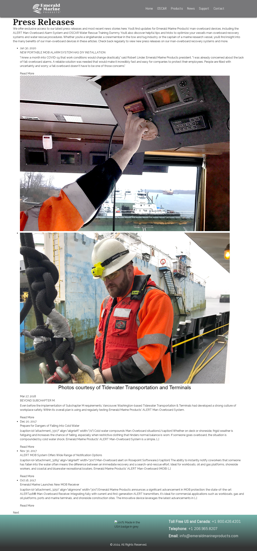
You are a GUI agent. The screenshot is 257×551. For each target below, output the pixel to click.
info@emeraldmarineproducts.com (203, 535)
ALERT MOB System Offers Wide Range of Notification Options (61, 455)
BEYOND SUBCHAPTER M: (37, 400)
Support (204, 8)
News (191, 8)
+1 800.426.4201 (205, 521)
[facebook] (31, 528)
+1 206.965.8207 (193, 528)
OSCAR (162, 8)
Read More (27, 73)
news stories (112, 28)
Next (16, 512)
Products (177, 8)
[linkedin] (45, 528)
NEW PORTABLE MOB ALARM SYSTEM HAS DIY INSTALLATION (62, 52)
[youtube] (73, 528)
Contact (218, 8)
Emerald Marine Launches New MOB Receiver (49, 484)
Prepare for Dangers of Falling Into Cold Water (49, 425)
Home (149, 8)
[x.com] (59, 528)
